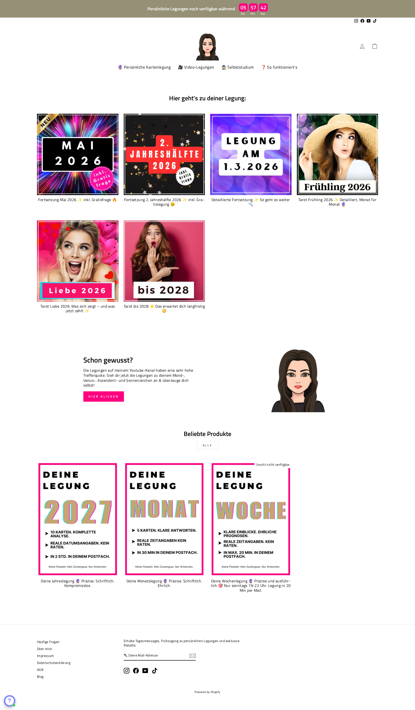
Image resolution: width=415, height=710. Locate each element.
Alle (207, 445)
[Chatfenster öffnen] (9, 701)
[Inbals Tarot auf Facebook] (136, 671)
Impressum (45, 655)
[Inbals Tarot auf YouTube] (145, 671)
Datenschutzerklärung (53, 662)
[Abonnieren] (192, 656)
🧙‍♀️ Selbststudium (237, 67)
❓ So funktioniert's (279, 67)
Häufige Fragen (48, 641)
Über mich (44, 648)
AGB (40, 669)
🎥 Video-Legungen (196, 67)
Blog (40, 676)
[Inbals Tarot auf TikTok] (155, 671)
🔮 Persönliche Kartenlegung (144, 67)
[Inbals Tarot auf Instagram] (126, 671)
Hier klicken (103, 396)
